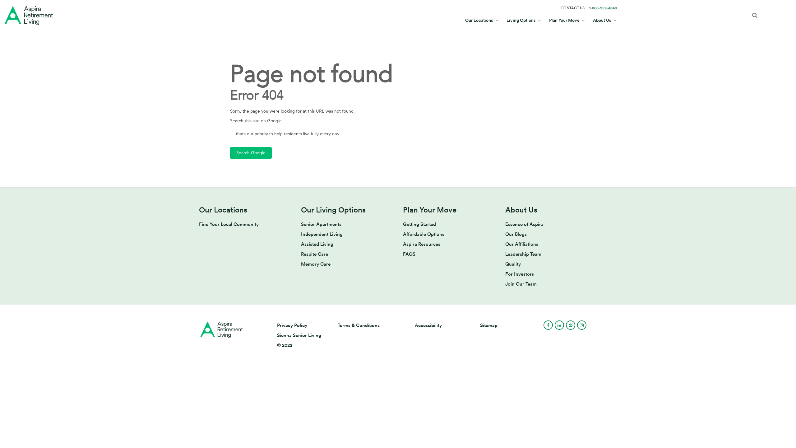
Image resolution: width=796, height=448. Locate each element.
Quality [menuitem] (513, 264)
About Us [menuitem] (602, 20)
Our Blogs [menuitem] (516, 234)
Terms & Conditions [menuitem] (359, 325)
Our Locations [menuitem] (479, 20)
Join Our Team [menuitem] (521, 284)
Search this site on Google (256, 121)
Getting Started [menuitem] (419, 224)
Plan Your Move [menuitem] (564, 20)
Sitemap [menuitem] (488, 325)
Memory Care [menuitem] (316, 264)
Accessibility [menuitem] (428, 325)
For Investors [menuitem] (519, 274)
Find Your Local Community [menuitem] (229, 224)
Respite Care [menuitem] (314, 254)
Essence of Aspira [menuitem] (524, 224)
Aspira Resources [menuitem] (421, 244)
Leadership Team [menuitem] (523, 254)
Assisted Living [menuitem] (317, 244)
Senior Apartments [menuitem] (321, 224)
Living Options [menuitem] (521, 20)
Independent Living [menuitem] (322, 234)
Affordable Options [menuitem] (423, 234)
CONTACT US (573, 8)
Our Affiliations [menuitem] (521, 244)
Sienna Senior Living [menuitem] (299, 335)
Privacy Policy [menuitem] (292, 325)
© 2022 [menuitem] (284, 345)
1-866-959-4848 (603, 8)
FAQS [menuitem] (409, 254)
